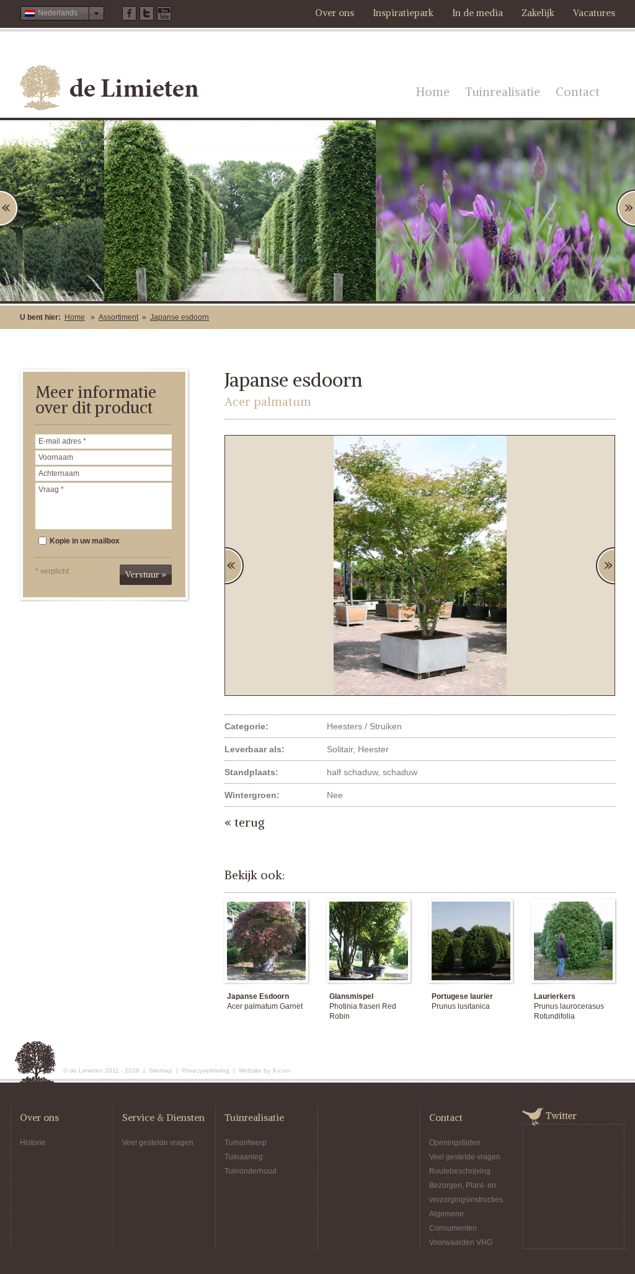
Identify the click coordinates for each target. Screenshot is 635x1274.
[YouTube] (164, 13)
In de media (477, 13)
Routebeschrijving (460, 1171)
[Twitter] (147, 13)
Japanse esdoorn (179, 317)
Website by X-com (264, 1070)
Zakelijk (538, 13)
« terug (244, 822)
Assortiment (118, 317)
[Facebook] (129, 13)
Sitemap (160, 1070)
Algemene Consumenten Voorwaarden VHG (460, 1228)
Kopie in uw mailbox (85, 541)
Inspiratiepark (403, 13)
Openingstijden (455, 1142)
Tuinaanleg (243, 1157)
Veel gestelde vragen (157, 1142)
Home (433, 92)
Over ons (334, 13)
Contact (578, 92)
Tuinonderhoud (250, 1171)
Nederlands (58, 13)
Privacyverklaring (205, 1070)
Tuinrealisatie (502, 92)
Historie (33, 1142)
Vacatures (594, 13)
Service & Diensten (163, 1117)
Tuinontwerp (245, 1142)
